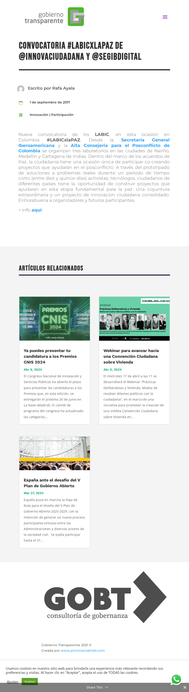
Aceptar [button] (29, 681)
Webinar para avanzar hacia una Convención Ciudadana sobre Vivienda (131, 356)
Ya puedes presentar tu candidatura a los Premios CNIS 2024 (50, 356)
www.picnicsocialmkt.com (83, 650)
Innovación (39, 115)
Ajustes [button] (12, 682)
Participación (62, 115)
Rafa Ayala (63, 88)
